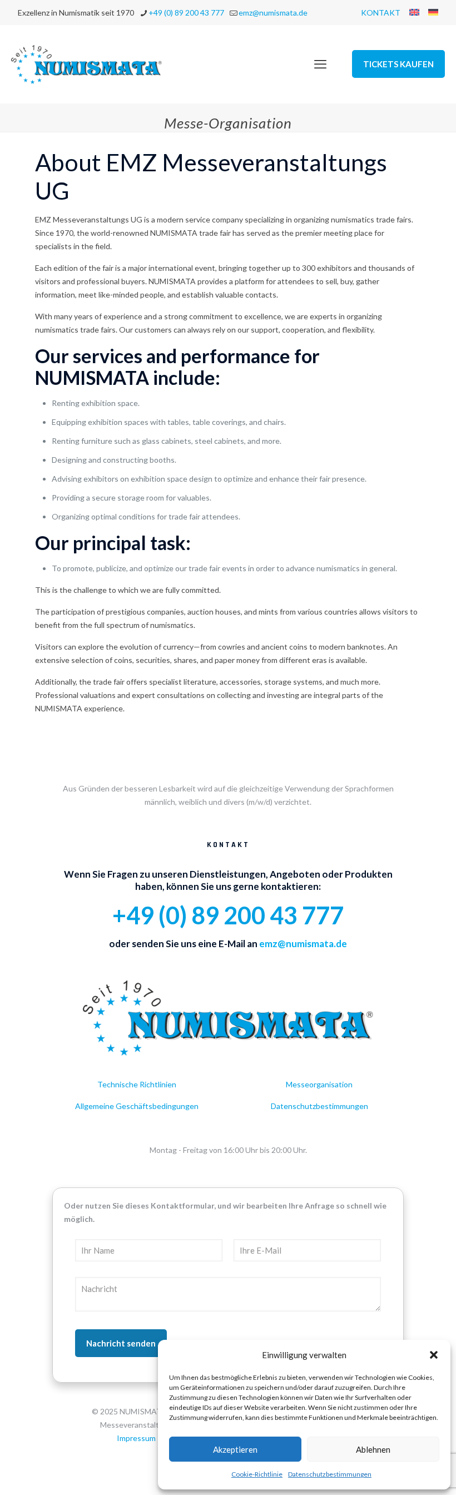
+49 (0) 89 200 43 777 (186, 12)
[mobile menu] (320, 64)
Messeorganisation (319, 1084)
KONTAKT (380, 12)
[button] (433, 1354)
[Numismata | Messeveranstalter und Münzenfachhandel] (86, 64)
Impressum (136, 1438)
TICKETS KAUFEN (398, 64)
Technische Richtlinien (136, 1084)
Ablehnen (373, 1449)
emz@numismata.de (273, 12)
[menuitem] (414, 12)
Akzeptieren (235, 1449)
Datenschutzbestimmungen (329, 1474)
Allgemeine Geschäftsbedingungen (137, 1106)
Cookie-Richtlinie (256, 1474)
